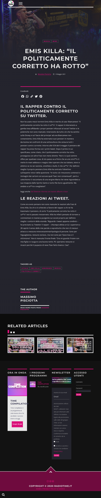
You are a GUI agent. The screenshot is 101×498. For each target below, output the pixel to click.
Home (38, 489)
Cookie (61, 489)
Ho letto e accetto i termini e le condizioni (61, 448)
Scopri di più (21, 345)
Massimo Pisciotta (44, 74)
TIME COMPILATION (43, 383)
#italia (25, 268)
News (55, 41)
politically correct (31, 271)
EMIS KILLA (35, 268)
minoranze (47, 268)
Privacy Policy (58, 451)
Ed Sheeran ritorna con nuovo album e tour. (49, 191)
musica (47, 41)
